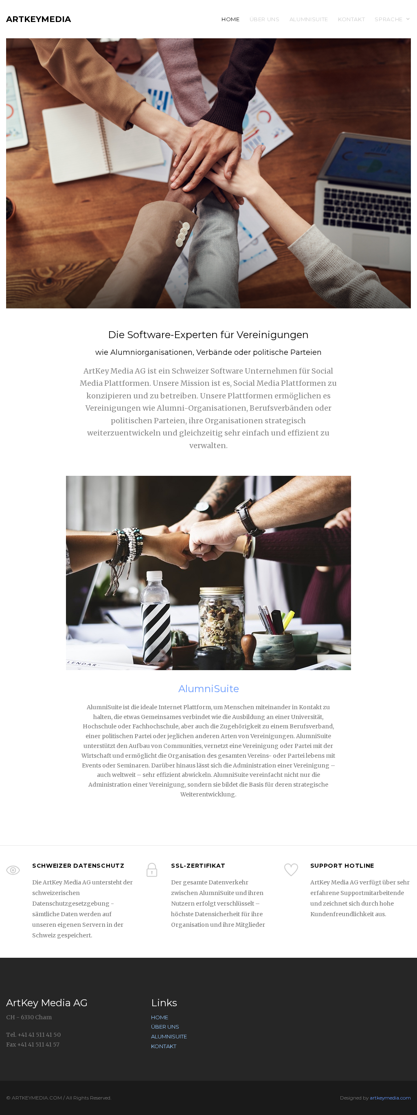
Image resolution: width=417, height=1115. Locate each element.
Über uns (265, 19)
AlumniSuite (309, 19)
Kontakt (351, 19)
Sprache (389, 19)
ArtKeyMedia (38, 19)
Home (231, 19)
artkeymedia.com (390, 1098)
